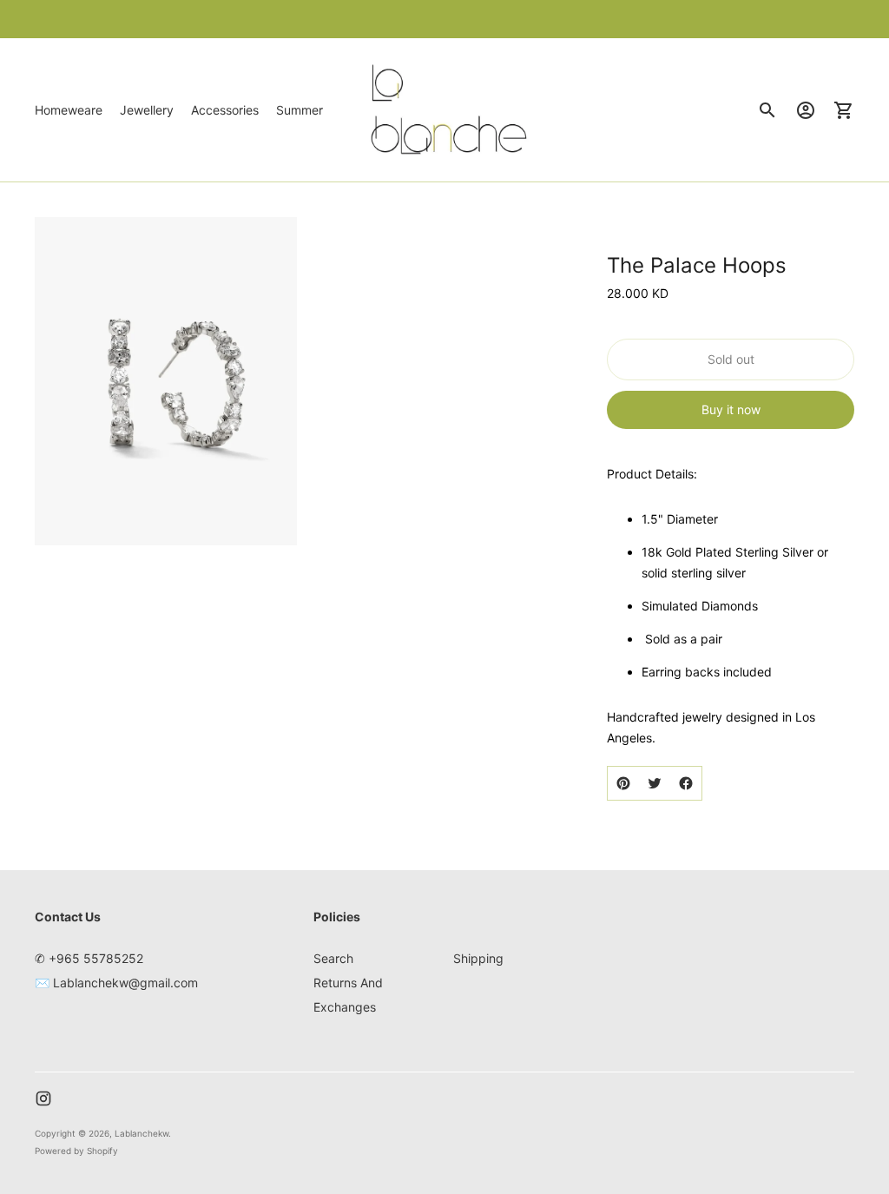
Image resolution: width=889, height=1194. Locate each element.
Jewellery (147, 109)
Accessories (225, 109)
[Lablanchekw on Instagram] (43, 1098)
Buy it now (731, 409)
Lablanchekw (141, 1133)
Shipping (478, 958)
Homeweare (68, 109)
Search (333, 958)
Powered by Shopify (76, 1150)
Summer (299, 109)
